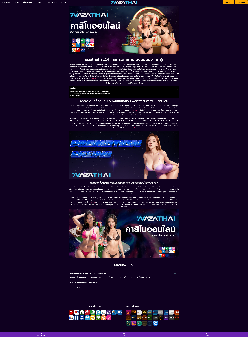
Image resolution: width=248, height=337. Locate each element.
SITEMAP (64, 2)
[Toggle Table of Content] (175, 88)
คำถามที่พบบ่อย (75, 95)
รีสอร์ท (93, 202)
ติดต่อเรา (39, 2)
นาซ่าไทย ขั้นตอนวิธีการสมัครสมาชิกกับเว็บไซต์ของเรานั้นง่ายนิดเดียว (93, 93)
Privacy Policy (51, 2)
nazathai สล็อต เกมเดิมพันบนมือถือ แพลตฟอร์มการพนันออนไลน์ (90, 91)
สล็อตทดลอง (27, 2)
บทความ (16, 2)
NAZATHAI (6, 2)
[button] (124, 273)
